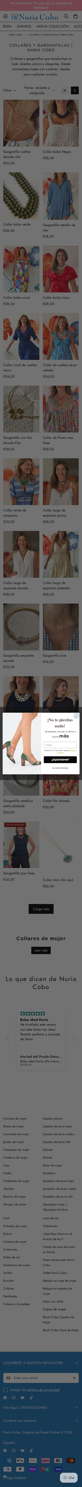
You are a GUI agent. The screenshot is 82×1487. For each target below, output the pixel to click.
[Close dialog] (76, 716)
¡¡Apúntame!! (60, 759)
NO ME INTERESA (60, 768)
